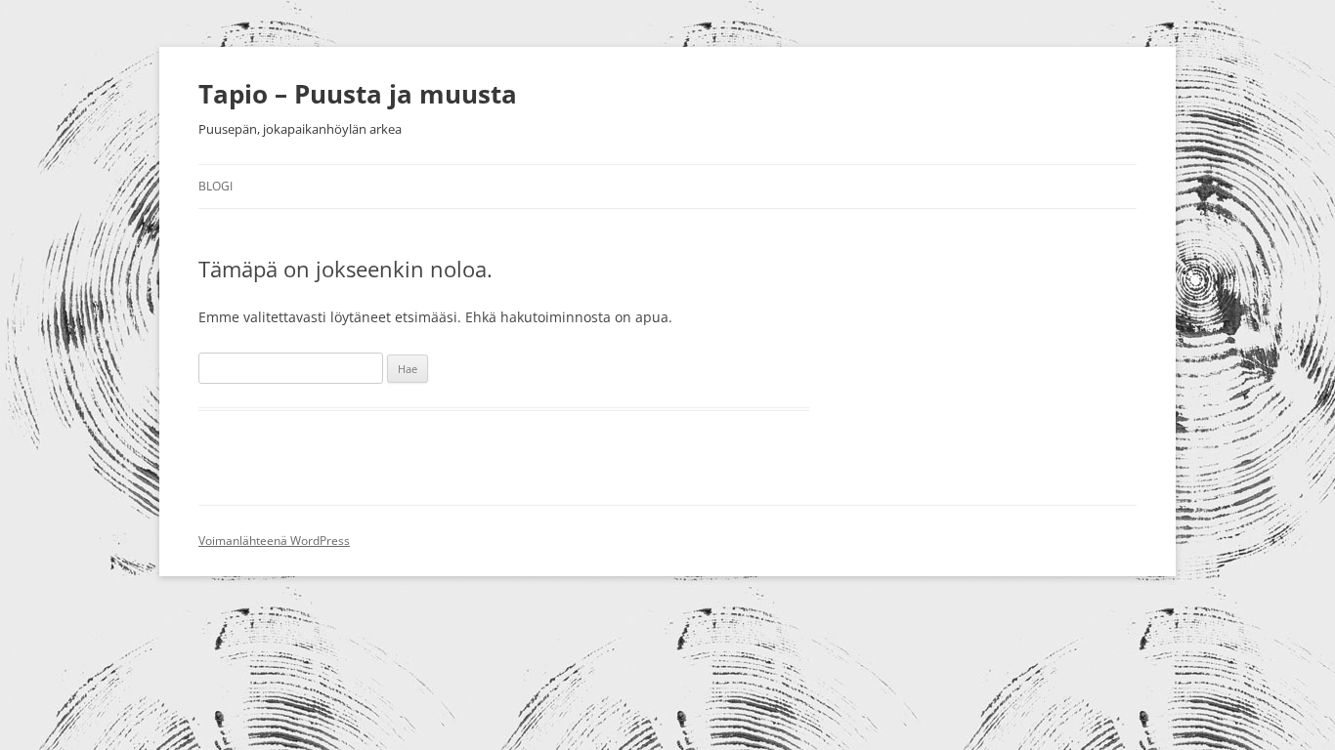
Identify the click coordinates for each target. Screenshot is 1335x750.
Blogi (215, 186)
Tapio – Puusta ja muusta (357, 93)
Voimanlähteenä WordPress (274, 540)
